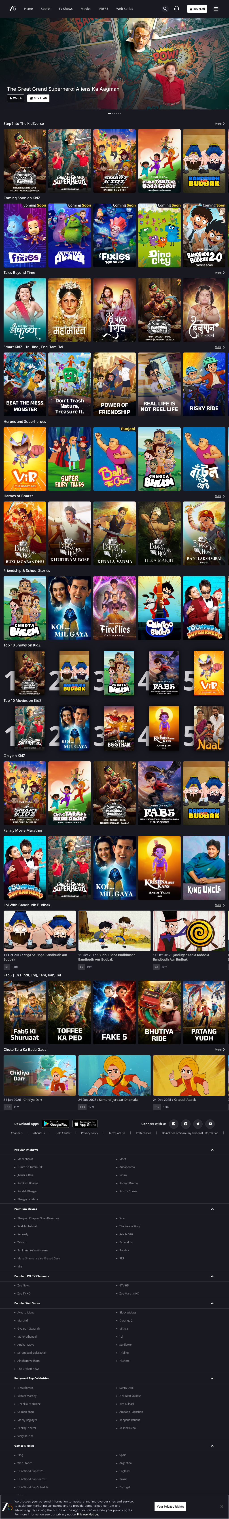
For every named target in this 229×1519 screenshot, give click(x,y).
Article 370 (126, 1379)
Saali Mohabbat (27, 1371)
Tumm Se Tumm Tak (29, 1312)
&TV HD (124, 1430)
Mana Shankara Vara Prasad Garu (38, 1403)
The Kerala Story (129, 1371)
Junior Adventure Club (22, 1185)
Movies (86, 8)
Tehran (21, 1387)
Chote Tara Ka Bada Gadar (26, 1049)
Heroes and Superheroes (25, 421)
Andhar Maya (25, 1489)
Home (28, 8)
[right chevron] (8, 161)
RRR (121, 1403)
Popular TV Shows (26, 1294)
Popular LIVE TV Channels (31, 1420)
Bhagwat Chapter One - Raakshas (38, 1363)
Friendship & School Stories (27, 570)
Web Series (124, 8)
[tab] (108, 113)
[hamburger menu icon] (216, 9)
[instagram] (186, 1268)
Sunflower (125, 1489)
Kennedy (22, 1379)
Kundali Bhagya (27, 1336)
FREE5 (103, 8)
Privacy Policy (89, 1278)
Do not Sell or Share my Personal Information (190, 1278)
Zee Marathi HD (129, 1438)
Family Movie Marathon (23, 830)
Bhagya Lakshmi (27, 1344)
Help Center (62, 1278)
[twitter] (198, 1268)
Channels (17, 1278)
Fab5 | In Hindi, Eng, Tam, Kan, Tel (32, 975)
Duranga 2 (126, 1465)
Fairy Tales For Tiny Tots (23, 1115)
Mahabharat (25, 1304)
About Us (39, 1278)
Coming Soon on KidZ (22, 198)
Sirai (122, 1363)
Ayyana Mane (25, 1457)
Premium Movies (25, 1353)
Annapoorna (127, 1312)
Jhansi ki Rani (25, 1320)
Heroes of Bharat (18, 496)
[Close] (222, 1506)
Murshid (22, 1465)
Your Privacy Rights (170, 1506)
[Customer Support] (176, 9)
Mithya (123, 1473)
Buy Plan (199, 9)
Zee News (23, 1430)
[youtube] (210, 1268)
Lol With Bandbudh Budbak (27, 905)
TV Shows (66, 8)
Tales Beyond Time (19, 272)
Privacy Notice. (88, 1514)
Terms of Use (117, 1278)
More (218, 123)
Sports (46, 8)
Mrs (19, 1411)
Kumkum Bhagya (27, 1328)
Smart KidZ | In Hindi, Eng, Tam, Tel (33, 347)
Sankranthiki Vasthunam (32, 1395)
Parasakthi (126, 1387)
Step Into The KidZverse (24, 123)
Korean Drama (128, 1328)
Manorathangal (27, 1481)
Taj (121, 1481)
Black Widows (127, 1457)
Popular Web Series (27, 1447)
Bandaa (124, 1395)
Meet (122, 1304)
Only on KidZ (14, 756)
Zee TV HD (24, 1438)
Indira (123, 1320)
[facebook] (173, 1268)
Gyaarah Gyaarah (28, 1473)
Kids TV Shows (128, 1336)
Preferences (143, 1278)
